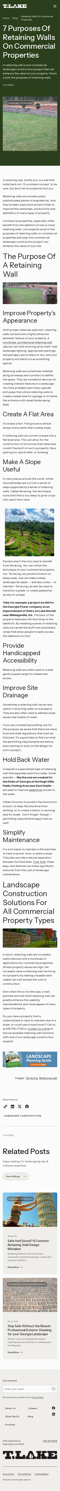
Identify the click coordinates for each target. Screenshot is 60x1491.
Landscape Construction (22, 1115)
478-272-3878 (50, 1441)
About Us (10, 1408)
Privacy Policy (38, 1397)
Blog (15, 18)
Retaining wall (48, 1078)
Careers (32, 1408)
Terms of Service (24, 1474)
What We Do (12, 1416)
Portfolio (10, 1424)
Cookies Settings (41, 1474)
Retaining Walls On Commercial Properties (37, 18)
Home (6, 18)
